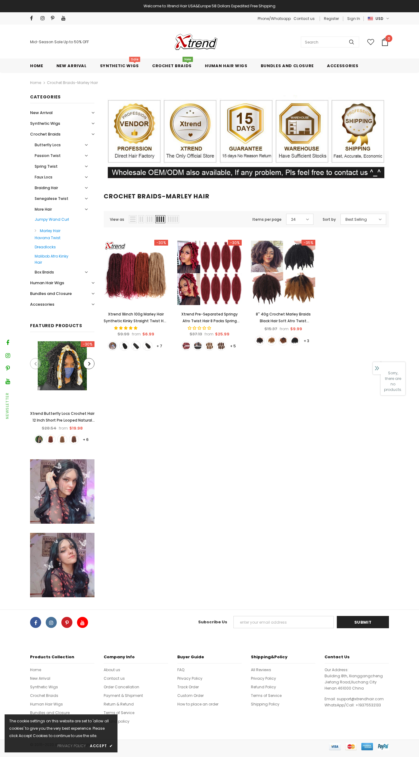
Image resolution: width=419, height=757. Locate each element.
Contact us (304, 18)
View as (117, 219)
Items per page (267, 219)
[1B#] (39, 439)
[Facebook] (34, 18)
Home (35, 82)
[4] (259, 340)
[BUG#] (186, 345)
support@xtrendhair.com (360, 699)
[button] (126, 328)
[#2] (147, 345)
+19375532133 (368, 705)
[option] (62, 392)
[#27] (112, 345)
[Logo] (195, 42)
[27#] (62, 439)
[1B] (294, 340)
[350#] (50, 439)
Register (331, 18)
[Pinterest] (55, 18)
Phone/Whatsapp (275, 18)
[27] (271, 340)
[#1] (124, 345)
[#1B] (135, 345)
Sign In (353, 18)
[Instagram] (44, 18)
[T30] (283, 340)
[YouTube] (65, 18)
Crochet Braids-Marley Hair (72, 82)
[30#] (74, 439)
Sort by (329, 219)
